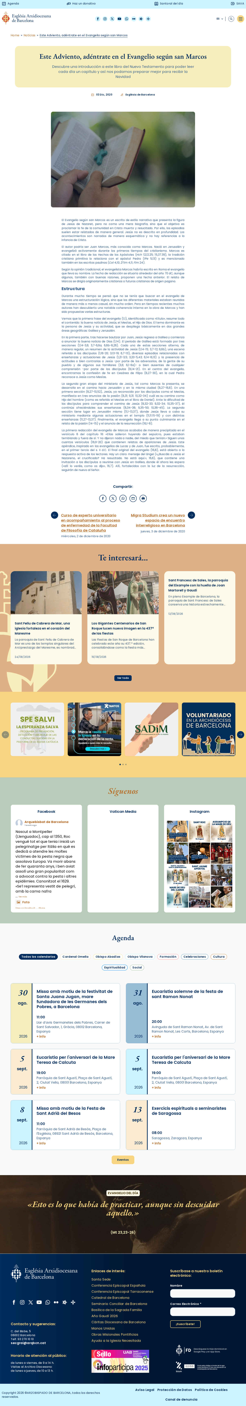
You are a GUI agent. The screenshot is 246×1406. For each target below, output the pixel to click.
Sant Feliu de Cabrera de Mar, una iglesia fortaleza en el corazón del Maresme (42, 628)
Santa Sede (101, 1279)
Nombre (176, 1286)
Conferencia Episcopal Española (118, 1285)
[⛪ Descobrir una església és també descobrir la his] (177, 831)
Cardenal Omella (75, 957)
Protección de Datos (174, 1390)
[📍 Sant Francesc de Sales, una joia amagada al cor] (177, 853)
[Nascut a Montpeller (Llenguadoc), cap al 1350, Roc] (199, 831)
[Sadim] (37, 729)
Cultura (219, 957)
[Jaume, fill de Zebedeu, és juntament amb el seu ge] (199, 875)
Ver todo (123, 678)
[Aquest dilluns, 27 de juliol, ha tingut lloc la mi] (221, 853)
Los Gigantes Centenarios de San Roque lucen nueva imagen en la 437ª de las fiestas (123, 628)
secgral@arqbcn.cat (28, 1343)
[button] (240, 734)
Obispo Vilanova (140, 957)
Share (42, 908)
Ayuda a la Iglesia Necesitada (116, 1340)
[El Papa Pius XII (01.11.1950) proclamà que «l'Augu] (221, 831)
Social (137, 967)
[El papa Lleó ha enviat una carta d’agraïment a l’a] (221, 897)
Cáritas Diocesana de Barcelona (118, 1322)
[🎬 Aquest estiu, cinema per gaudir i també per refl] (199, 853)
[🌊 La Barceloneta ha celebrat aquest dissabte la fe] (221, 875)
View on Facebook (25, 908)
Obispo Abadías (108, 957)
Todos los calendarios (38, 957)
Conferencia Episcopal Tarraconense (122, 1291)
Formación (168, 957)
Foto (26, 902)
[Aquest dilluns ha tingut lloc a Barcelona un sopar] (199, 897)
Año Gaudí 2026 (104, 1316)
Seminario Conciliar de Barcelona (119, 1304)
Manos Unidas (103, 1328)
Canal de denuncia (181, 1399)
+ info (41, 1036)
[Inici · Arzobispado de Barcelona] (29, 18)
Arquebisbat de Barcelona (46, 822)
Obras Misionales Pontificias (114, 1334)
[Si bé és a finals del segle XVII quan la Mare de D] (177, 897)
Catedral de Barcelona (110, 1297)
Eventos (123, 1160)
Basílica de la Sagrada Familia (116, 1310)
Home (15, 35)
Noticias (29, 35)
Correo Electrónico (185, 1304)
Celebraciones (195, 957)
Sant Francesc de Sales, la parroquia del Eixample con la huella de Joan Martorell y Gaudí (198, 585)
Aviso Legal (145, 1390)
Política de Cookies (211, 1390)
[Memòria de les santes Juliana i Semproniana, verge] (177, 875)
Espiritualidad (114, 967)
